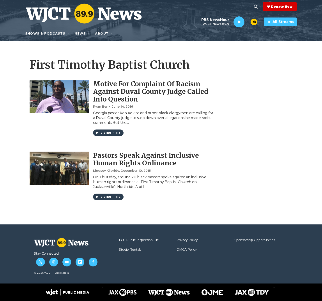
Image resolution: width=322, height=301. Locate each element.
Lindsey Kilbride (106, 171)
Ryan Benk (101, 106)
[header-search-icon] (256, 7)
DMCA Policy (187, 250)
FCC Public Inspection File (139, 240)
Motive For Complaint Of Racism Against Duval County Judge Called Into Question (150, 91)
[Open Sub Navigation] (68, 33)
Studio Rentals (130, 250)
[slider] (247, 21)
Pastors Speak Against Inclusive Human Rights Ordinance (146, 159)
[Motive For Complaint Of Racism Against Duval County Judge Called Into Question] (59, 96)
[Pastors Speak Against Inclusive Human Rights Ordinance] (59, 168)
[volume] (254, 22)
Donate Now (281, 6)
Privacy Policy (187, 240)
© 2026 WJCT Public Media (51, 272)
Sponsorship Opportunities (254, 240)
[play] (238, 21)
